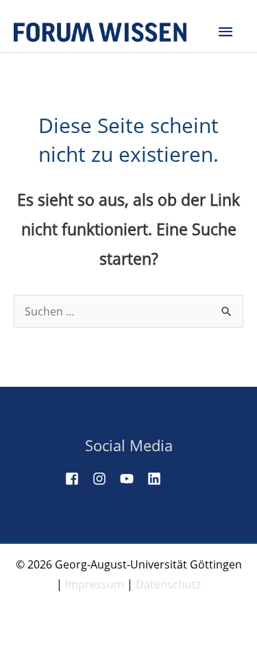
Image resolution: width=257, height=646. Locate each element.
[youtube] (132, 479)
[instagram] (105, 479)
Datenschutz (168, 584)
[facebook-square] (77, 479)
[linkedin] (159, 479)
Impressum (94, 584)
